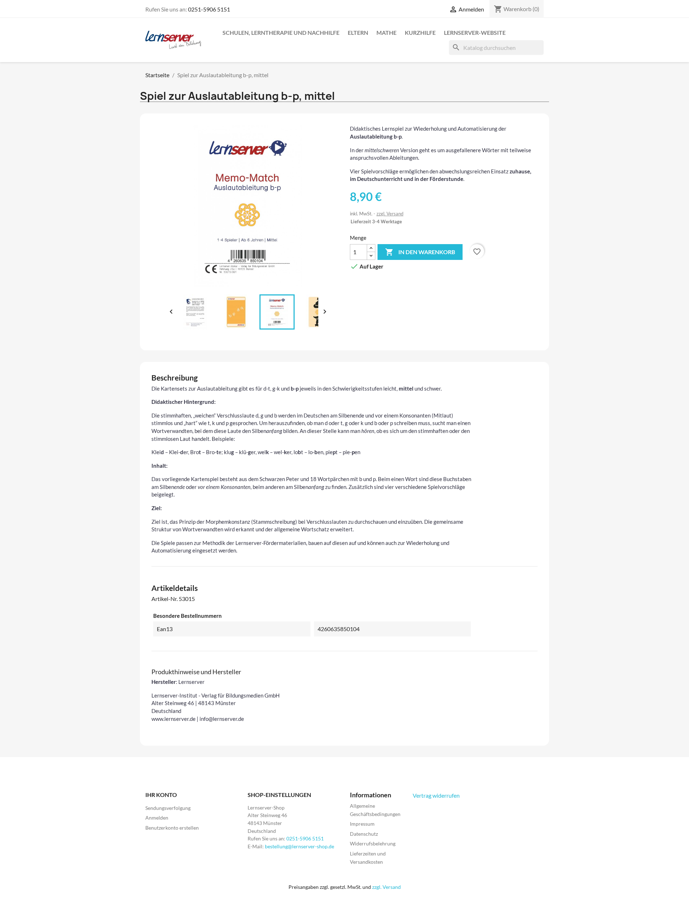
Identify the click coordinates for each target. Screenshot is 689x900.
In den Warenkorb (420, 252)
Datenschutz (364, 834)
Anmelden (156, 818)
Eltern (358, 32)
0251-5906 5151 (209, 9)
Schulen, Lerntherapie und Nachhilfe (280, 32)
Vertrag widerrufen (436, 795)
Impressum (362, 824)
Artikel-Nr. (164, 598)
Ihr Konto (161, 794)
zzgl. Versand (389, 213)
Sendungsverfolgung (168, 808)
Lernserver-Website (475, 32)
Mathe (386, 32)
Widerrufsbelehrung (372, 843)
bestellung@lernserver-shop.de (299, 846)
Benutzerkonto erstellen (172, 828)
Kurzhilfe (420, 32)
